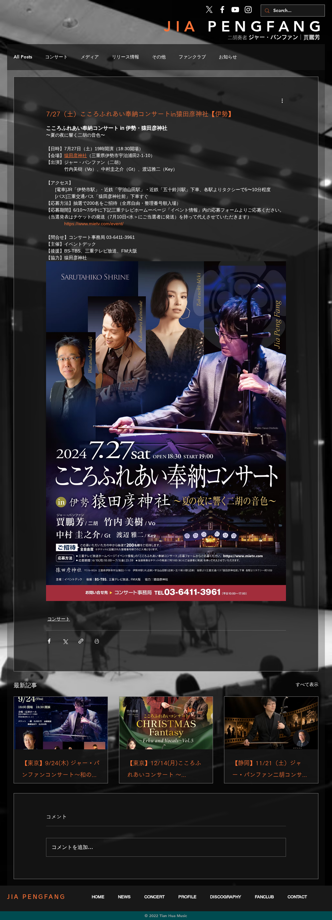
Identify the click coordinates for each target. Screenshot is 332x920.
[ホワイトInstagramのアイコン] (248, 9)
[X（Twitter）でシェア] (65, 641)
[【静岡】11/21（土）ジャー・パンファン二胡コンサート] (271, 723)
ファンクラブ (192, 57)
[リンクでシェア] (81, 641)
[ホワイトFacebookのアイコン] (222, 9)
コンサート (56, 57)
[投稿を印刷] (97, 641)
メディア (90, 57)
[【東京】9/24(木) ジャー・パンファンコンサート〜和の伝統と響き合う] (61, 723)
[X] (209, 9)
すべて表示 (307, 684)
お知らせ (228, 57)
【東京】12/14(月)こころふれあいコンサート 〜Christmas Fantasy (164, 770)
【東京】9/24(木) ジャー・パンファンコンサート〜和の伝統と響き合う (61, 770)
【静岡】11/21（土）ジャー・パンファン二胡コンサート (270, 770)
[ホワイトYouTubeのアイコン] (235, 9)
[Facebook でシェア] (49, 641)
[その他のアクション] (282, 100)
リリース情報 (125, 57)
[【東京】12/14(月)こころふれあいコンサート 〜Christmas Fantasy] (166, 723)
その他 (159, 57)
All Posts (23, 57)
